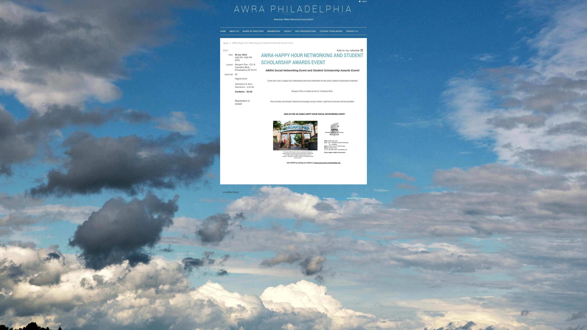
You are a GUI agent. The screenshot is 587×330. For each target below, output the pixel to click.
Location (229, 64)
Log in (364, 1)
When (231, 55)
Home (225, 43)
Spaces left (229, 74)
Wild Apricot (340, 198)
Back (225, 50)
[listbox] (350, 50)
